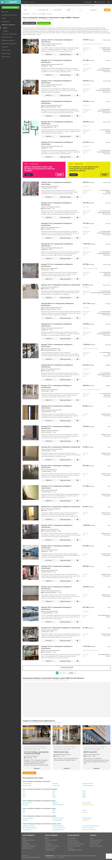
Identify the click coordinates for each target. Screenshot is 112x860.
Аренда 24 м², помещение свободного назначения (60, 507)
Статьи (92, 838)
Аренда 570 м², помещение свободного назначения (56, 427)
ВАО (24, 810)
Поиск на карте (94, 844)
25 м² (24, 797)
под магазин (56, 785)
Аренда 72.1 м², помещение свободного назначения (56, 61)
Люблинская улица (57, 826)
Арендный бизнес (50, 850)
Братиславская (27, 803)
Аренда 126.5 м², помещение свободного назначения (57, 41)
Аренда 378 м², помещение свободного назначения (56, 567)
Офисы (24, 838)
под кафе (55, 783)
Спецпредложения (95, 842)
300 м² (84, 795)
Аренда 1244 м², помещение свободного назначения (56, 345)
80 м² (53, 795)
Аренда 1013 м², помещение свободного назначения (56, 647)
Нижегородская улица (58, 827)
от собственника (27, 783)
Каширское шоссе (28, 829)
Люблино (55, 803)
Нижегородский (57, 820)
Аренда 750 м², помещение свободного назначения (56, 547)
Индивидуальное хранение (74, 850)
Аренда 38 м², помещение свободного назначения (60, 447)
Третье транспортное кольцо (90, 826)
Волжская (25, 804)
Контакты (25, 855)
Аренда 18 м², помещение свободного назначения (60, 285)
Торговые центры (72, 840)
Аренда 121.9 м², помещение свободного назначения (57, 143)
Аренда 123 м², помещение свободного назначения (56, 204)
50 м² (53, 793)
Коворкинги (70, 848)
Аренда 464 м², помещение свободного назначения (56, 466)
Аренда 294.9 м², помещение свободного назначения (57, 366)
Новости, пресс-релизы (96, 840)
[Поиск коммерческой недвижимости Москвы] (13, 2)
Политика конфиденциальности (31, 857)
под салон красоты (87, 783)
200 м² (84, 793)
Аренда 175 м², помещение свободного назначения (56, 386)
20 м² (24, 795)
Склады (25, 842)
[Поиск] (108, 2)
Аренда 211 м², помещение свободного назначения (56, 487)
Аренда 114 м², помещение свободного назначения (56, 82)
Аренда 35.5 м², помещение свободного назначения (56, 407)
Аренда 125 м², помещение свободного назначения (56, 588)
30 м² (53, 791)
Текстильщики (86, 803)
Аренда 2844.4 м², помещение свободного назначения (57, 304)
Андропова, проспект (29, 826)
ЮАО (53, 812)
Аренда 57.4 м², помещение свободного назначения (56, 224)
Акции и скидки (29, 773)
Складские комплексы (73, 842)
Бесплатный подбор (11, 7)
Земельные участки (28, 848)
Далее (71, 673)
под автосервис (27, 785)
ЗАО (24, 812)
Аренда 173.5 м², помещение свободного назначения (57, 265)
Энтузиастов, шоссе (88, 827)
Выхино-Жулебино (28, 818)
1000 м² (84, 797)
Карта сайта (61, 857)
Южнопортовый (87, 818)
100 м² (54, 797)
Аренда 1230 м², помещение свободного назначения (56, 526)
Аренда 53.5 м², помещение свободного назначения (56, 325)
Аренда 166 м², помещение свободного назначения (56, 183)
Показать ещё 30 (67, 668)
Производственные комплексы (75, 844)
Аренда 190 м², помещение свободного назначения (56, 608)
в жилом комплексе (88, 785)
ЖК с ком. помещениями (74, 846)
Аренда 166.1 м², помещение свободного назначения (57, 123)
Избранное (88, 2)
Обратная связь (100, 2)
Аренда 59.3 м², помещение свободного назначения (56, 102)
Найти (107, 10)
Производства (26, 844)
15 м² (24, 793)
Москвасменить (29, 2)
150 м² (84, 791)
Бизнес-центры (71, 838)
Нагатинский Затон (58, 818)
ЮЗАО (84, 810)
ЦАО (53, 810)
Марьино (25, 820)
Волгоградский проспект (30, 827)
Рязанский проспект (58, 829)
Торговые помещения (29, 840)
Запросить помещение (96, 846)
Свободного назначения (29, 846)
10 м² (24, 791)
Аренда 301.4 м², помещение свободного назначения (57, 245)
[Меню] (2, 2)
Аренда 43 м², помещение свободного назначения (60, 628)
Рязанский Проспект (58, 804)
